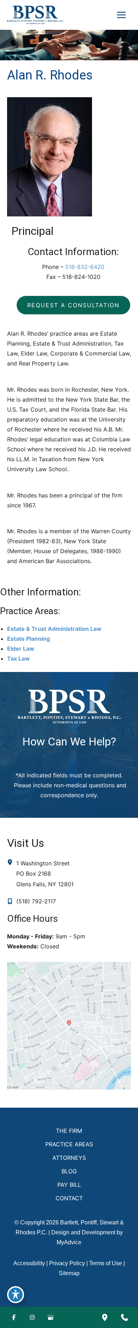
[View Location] (11, 862)
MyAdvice (69, 1242)
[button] (73, 305)
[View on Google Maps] (69, 1025)
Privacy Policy (67, 1263)
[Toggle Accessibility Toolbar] (15, 1294)
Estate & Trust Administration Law (54, 628)
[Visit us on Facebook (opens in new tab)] (14, 1317)
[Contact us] (124, 1317)
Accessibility (29, 1263)
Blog (69, 1171)
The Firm (69, 1130)
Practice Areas (69, 1144)
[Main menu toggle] (121, 14)
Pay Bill (69, 1184)
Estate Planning (28, 638)
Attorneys (69, 1157)
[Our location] (104, 1317)
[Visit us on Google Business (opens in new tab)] (50, 1317)
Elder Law (20, 648)
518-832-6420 (84, 266)
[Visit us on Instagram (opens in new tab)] (32, 1317)
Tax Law (18, 658)
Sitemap (69, 1273)
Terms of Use (105, 1263)
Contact (69, 1198)
